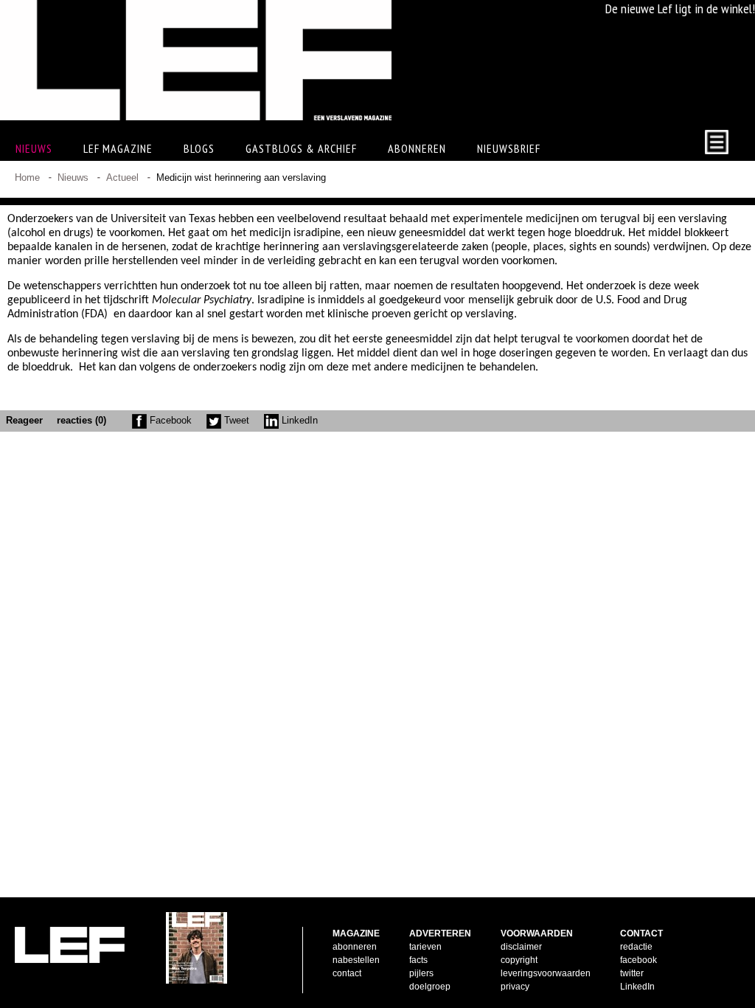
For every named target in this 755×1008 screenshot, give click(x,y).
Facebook (169, 420)
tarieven (425, 947)
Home (27, 177)
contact (347, 973)
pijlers (421, 973)
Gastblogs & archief (301, 148)
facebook (638, 960)
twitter (632, 973)
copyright (519, 960)
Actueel (122, 177)
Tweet (235, 420)
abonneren (355, 947)
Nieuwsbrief (508, 148)
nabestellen (356, 960)
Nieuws (73, 177)
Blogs (199, 148)
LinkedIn (298, 420)
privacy (515, 986)
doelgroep (429, 986)
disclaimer (521, 947)
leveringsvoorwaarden (546, 973)
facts (418, 960)
